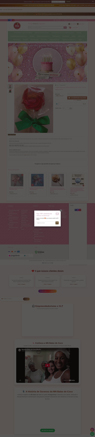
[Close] (60, 210)
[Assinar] (57, 222)
